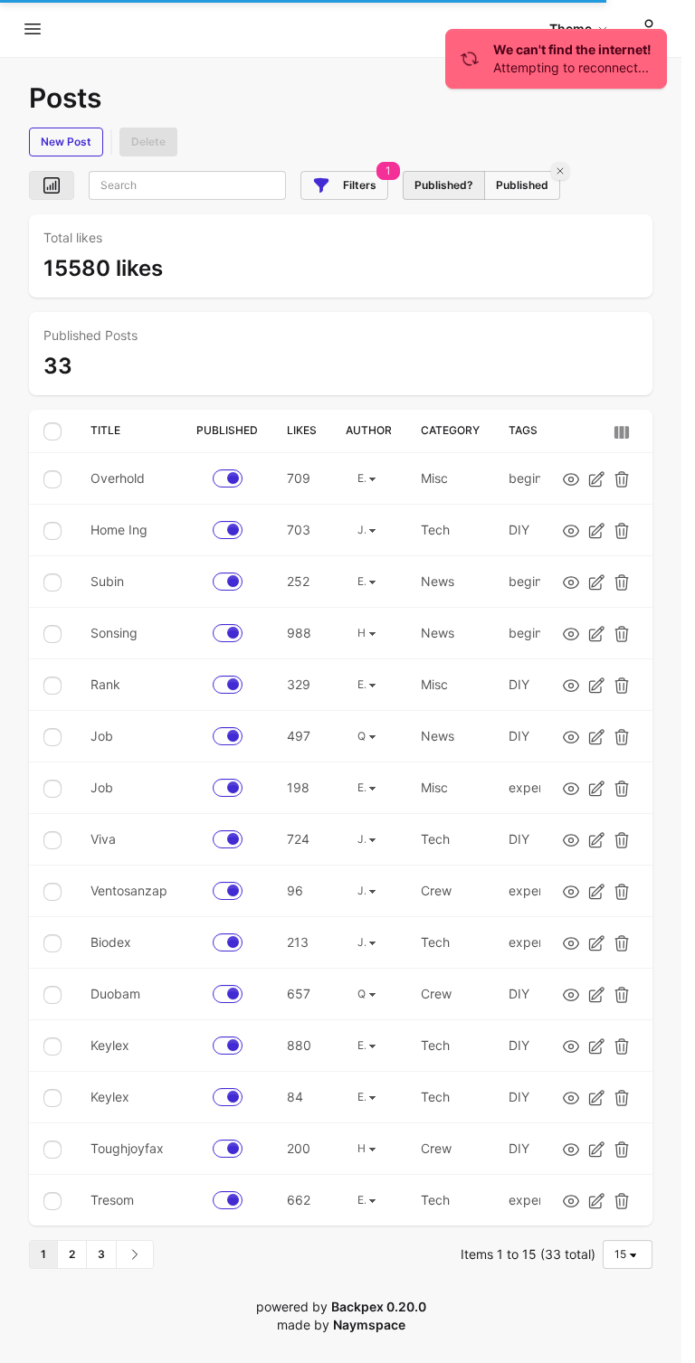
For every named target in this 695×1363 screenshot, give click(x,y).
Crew (436, 890)
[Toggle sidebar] (32, 29)
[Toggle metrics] (51, 185)
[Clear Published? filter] (560, 171)
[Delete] (622, 478)
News (437, 581)
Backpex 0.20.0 (378, 1306)
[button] (344, 185)
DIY (519, 529)
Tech (435, 529)
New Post (66, 141)
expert (528, 787)
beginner (535, 478)
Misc (434, 478)
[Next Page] (135, 1254)
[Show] (571, 478)
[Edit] (596, 478)
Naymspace (369, 1324)
